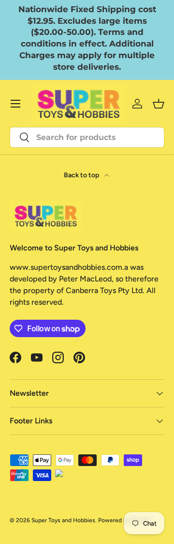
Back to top (82, 175)
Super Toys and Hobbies (63, 520)
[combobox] (87, 137)
